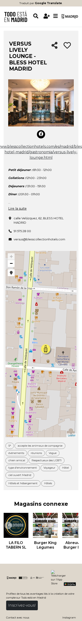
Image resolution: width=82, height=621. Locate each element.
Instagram (69, 617)
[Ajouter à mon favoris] (67, 45)
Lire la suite (17, 208)
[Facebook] (41, 134)
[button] (11, 272)
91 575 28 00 (22, 231)
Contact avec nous (17, 617)
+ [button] (11, 256)
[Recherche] (37, 16)
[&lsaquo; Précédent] (8, 525)
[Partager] (54, 46)
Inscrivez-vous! (22, 605)
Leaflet (71, 435)
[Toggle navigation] (55, 16)
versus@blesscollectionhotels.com (39, 239)
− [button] (11, 263)
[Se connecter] (46, 16)
